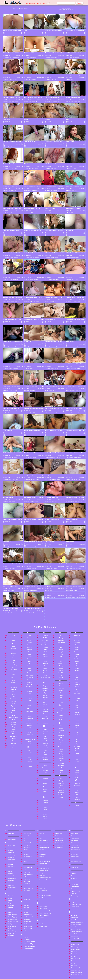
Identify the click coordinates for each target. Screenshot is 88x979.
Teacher (77, 758)
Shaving (77, 682)
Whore (77, 825)
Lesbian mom (59, 878)
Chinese (29, 691)
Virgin (77, 807)
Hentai (45, 771)
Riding (61, 818)
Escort (29, 792)
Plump (61, 789)
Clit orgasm (27, 885)
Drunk (29, 774)
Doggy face (27, 912)
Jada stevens (43, 939)
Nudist (61, 728)
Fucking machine (45, 710)
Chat (29, 687)
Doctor (29, 763)
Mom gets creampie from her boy (74, 408)
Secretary (77, 675)
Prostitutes (61, 798)
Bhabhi (50, 457)
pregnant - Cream (28, 341)
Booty (53, 279)
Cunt (30, 101)
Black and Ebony (37, 434)
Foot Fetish (45, 698)
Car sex (29, 673)
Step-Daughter (29, 751)
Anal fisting (11, 890)
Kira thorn (42, 957)
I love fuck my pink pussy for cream (11, 230)
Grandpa (45, 744)
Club (29, 701)
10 (65, 9)
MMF (61, 694)
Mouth (12, 619)
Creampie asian (28, 889)
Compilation (28, 190)
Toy (77, 777)
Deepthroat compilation (27, 905)
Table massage (75, 977)
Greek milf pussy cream (50, 364)
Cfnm (29, 684)
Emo (29, 787)
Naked (61, 716)
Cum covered (27, 892)
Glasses (45, 737)
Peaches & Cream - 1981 (72, 475)
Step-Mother (61, 705)
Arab (12, 457)
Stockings (77, 731)
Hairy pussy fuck (43, 875)
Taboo (77, 753)
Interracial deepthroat (45, 928)
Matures (38, 479)
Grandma (45, 742)
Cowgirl (48, 368)
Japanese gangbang (45, 946)
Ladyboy (45, 835)
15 (72, 9)
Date (63, 8)
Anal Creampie (54, 190)
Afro (6, 212)
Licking (45, 849)
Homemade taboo (44, 901)
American (11, 346)
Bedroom (13, 734)
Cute (29, 736)
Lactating (45, 833)
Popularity (67, 8)
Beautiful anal (11, 943)
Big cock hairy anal (13, 954)
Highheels (45, 776)
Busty (47, 101)
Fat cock (26, 945)
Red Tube (19, 33)
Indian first (42, 919)
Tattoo (77, 756)
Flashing (45, 696)
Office (61, 741)
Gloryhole (45, 739)
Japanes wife (43, 941)
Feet (45, 675)
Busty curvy (11, 971)
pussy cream (6, 364)
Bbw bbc (10, 933)
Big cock (14, 34)
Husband (45, 792)
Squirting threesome (76, 964)
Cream (25, 30)
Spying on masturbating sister (73, 97)
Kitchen (45, 824)
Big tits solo (11, 961)
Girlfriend (45, 730)
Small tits (77, 703)
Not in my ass (75, 900)
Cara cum (26, 873)
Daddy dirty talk (28, 900)
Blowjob (57, 57)
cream (25, 364)
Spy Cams (77, 726)
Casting (29, 678)
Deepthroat (29, 756)
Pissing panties (75, 919)
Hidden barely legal (44, 894)
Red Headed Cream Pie (8, 163)
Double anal (27, 919)
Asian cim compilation (11, 907)
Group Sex (73, 479)
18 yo (68, 101)
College (72, 212)
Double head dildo (28, 921)
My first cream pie (76, 894)
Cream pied (47, 119)
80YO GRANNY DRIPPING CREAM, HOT (75, 430)
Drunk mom (27, 923)
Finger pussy (27, 954)
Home (26, 3)
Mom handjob (75, 889)
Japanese (45, 811)
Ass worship (11, 918)
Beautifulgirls (15, 279)
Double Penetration (14, 257)
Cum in (25, 894)
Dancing (29, 746)
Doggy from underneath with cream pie (12, 519)
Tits (73, 146)
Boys (13, 762)
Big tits (47, 34)
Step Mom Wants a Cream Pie (10, 622)
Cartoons (29, 675)
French (45, 705)
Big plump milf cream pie (30, 636)
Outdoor (61, 753)
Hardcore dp (42, 882)
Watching (77, 816)
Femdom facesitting (29, 950)
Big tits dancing (12, 959)
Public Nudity (61, 800)
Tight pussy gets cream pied (52, 586)
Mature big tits (75, 871)
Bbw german (11, 936)
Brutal (13, 773)
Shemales (77, 684)
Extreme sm (27, 932)
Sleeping (77, 701)
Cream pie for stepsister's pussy (11, 52)
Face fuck (26, 938)
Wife (77, 828)
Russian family (75, 939)
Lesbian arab (58, 868)
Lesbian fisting (59, 871)
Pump (61, 803)
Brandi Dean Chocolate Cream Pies (53, 30)
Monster (61, 701)
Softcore (77, 708)
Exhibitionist (29, 797)
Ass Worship (9, 279)
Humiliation (45, 790)
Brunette (34, 212)
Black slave (11, 966)
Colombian (56, 257)
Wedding (77, 821)
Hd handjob (42, 887)
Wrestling (77, 832)
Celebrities (29, 682)
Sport (77, 722)
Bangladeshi (13, 720)
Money (61, 698)
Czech (29, 738)
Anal (68, 57)
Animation (13, 686)
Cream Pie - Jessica (29, 52)
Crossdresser (29, 719)
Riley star (73, 935)
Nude (61, 725)
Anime (13, 688)
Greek (54, 368)
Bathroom (13, 722)
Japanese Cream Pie (50, 208)
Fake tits (26, 943)
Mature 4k (74, 868)
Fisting (9, 123)
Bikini (73, 190)
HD (36, 101)
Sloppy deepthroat (76, 957)
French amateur (28, 959)
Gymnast (45, 756)
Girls (45, 732)
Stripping (77, 736)
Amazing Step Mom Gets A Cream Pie (12, 30)
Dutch (29, 777)
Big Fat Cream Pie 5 (49, 629)
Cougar (80, 568)
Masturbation (16, 123)
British (10, 146)
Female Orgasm (45, 678)
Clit (29, 696)
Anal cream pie (69, 230)
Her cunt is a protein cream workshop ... (33, 97)
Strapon (77, 733)
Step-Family (45, 673)
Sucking (77, 740)
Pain (61, 759)
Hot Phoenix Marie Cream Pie (52, 519)
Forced (45, 703)
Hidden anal (42, 892)
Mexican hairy (75, 880)
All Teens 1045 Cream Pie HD (10, 186)
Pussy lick (73, 926)
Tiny (77, 767)
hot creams (68, 615)
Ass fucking (36, 257)
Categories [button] (32, 3)
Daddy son (26, 902)
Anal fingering (11, 888)
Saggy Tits (77, 668)
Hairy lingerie (43, 871)
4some (13, 673)
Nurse (61, 732)
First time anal (27, 957)
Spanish (17, 368)
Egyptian (29, 785)
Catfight (29, 680)
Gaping (45, 723)
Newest (44, 3)
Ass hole (13, 700)
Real (61, 811)
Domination (29, 770)
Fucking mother (28, 961)
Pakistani (61, 763)
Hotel (45, 787)
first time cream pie (49, 75)
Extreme (29, 799)
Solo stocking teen (76, 962)
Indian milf (42, 921)
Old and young (61, 746)
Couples (6, 190)
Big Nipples (69, 323)
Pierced (61, 784)
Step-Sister (77, 691)
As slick (10, 904)
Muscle (61, 710)
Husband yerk (43, 913)
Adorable (69, 279)
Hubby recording (43, 906)
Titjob (77, 770)
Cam (27, 546)
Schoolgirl (77, 673)
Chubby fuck (27, 878)
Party (61, 775)
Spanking (77, 717)
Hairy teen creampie (44, 878)
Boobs (8, 301)
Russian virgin (75, 942)
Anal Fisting (78, 390)
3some (47, 412)
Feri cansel (27, 952)
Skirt (77, 696)
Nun (61, 730)
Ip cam (41, 930)
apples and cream (70, 541)
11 (66, 9)
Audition (13, 705)
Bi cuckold (10, 945)
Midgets (61, 684)
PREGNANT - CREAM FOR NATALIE (32, 608)
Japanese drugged (44, 943)
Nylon (61, 735)
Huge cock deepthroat (42, 909)
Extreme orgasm (28, 930)
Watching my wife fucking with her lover (75, 319)
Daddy (56, 301)
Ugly (77, 792)
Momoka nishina (75, 892)
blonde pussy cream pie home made (33, 586)
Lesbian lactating (59, 875)
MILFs (79, 368)
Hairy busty (42, 868)
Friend (9, 619)
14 (71, 9)
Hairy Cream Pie (7, 541)
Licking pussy (59, 880)
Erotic (29, 790)
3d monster (11, 866)
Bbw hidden (11, 938)
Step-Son (77, 712)
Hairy (45, 762)
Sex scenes (74, 948)
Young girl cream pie (50, 319)
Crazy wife (26, 887)
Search (80, 3)
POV (30, 146)
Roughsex (61, 828)
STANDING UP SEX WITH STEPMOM (53, 141)
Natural (61, 719)
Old (61, 743)
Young (77, 838)
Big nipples (11, 957)
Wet (77, 823)
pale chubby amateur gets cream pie (54, 230)
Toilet (77, 774)
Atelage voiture (12, 920)
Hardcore (15, 168)
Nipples (61, 723)
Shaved (77, 680)
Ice (71, 146)
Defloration (29, 758)
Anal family (11, 885)
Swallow (77, 743)
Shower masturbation (77, 955)
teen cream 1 (27, 119)
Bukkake (13, 776)
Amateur (27, 34)
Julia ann (41, 950)
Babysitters (13, 715)
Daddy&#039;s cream (50, 541)
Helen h (41, 889)
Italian (45, 805)
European (29, 794)
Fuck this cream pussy (71, 629)
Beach (13, 729)
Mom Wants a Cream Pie (30, 452)
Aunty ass (10, 923)
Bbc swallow (11, 929)
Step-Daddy (29, 744)
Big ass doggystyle (13, 950)
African (27, 568)
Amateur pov (11, 881)
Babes (30, 168)
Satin (77, 671)
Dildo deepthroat (28, 907)
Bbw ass (10, 931)
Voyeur (77, 810)
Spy (77, 724)
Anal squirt (10, 897)
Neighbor (61, 721)
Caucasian (35, 612)
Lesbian (79, 346)
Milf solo (73, 885)
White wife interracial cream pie (10, 608)
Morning (61, 703)
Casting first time (28, 875)
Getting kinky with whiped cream (52, 622)
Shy (77, 689)
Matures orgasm (75, 878)
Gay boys (26, 970)
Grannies (33, 546)
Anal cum (10, 883)
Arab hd (10, 902)
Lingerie (45, 851)
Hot (45, 785)
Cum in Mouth (29, 729)
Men (61, 680)
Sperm (77, 719)
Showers (13, 501)
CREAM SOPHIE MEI (8, 497)
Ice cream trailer (70, 141)
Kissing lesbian (43, 959)
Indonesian (45, 800)
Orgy (61, 750)
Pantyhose (61, 768)
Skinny (77, 694)
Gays (45, 725)
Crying (29, 722)
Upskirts (77, 797)
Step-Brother (13, 769)
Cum (57, 412)
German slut (27, 972)
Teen (33, 123)
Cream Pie (35, 57)
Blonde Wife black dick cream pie (11, 408)
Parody (61, 773)
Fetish (45, 682)
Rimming (61, 821)
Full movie (26, 964)
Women (77, 830)
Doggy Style (29, 767)
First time (45, 691)
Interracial (55, 34)
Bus (13, 778)
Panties (61, 766)
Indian (45, 798)
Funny (30, 123)
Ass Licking (53, 57)
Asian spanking (12, 911)
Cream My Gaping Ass (71, 622)
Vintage (77, 805)
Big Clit (73, 279)
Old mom (73, 906)
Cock (68, 368)
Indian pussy (42, 926)
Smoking (77, 705)
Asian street (11, 913)
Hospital (45, 783)
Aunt (31, 301)
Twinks (77, 784)
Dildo (29, 760)
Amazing (6, 34)
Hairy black (42, 866)
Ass (70, 57)
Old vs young (74, 909)
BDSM (31, 457)
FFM (45, 684)
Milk (61, 689)
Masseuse (61, 673)
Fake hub (26, 940)
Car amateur (27, 868)
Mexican (61, 682)
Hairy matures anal (44, 873)
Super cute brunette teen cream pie (53, 636)
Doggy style (27, 914)
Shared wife (74, 950)
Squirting (77, 729)
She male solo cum (76, 953)
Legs (45, 844)
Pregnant (61, 796)
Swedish (77, 745)
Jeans (45, 814)
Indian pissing (43, 923)
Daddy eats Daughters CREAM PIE (53, 297)
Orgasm (68, 119)
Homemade (45, 780)
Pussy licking (74, 929)
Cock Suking (78, 640)
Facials (45, 671)
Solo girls (73, 959)
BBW (52, 234)
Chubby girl (27, 880)
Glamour (45, 735)
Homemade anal (43, 896)
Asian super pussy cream (72, 163)
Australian (35, 568)
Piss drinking (74, 917)
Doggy (29, 765)
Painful (61, 761)
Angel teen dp (11, 899)
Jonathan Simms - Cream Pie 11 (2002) (12, 564)
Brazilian (57, 279)
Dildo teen (26, 909)
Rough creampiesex (76, 937)
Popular (39, 3)
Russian (61, 830)
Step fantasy (74, 969)
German (45, 728)
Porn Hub (82, 33)
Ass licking (10, 916)
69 (47, 123)
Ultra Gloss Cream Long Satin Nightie (12, 141)
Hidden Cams (45, 773)
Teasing (77, 760)
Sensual (77, 678)
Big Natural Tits (8, 57)
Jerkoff (45, 816)
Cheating (48, 619)
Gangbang (45, 721)
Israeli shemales (43, 933)
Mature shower (75, 875)
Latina (45, 842)
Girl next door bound (29, 974)
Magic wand (74, 866)
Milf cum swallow (75, 882)
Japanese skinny (44, 948)
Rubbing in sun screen (50, 475)
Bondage (13, 757)
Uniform (77, 794)
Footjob (45, 701)
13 (69, 9)
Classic (29, 694)
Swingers (77, 747)
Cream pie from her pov (29, 141)
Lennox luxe (58, 866)
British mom (11, 968)
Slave (77, 698)
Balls (13, 718)
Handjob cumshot (44, 880)
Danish (29, 749)
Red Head (61, 816)
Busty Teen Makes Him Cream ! (52, 97)
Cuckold (29, 724)
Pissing (61, 787)
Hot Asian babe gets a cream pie (32, 163)
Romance (61, 823)
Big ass (10, 34)
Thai (77, 765)
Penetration (61, 780)
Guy (45, 753)
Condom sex (29, 710)
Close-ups (32, 34)
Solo (77, 710)
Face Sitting (45, 668)
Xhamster (40, 33)
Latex (45, 837)
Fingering (33, 101)
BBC (47, 390)
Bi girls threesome (12, 947)
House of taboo (43, 903)
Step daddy (74, 966)
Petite (61, 782)
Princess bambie (75, 924)
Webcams (31, 368)
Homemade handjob (45, 899)
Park (61, 770)
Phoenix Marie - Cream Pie (30, 75)
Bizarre (13, 748)
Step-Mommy (61, 696)
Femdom (45, 680)
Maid (61, 668)
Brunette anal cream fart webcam (32, 208)
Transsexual (77, 779)
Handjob (58, 101)
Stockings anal (75, 971)
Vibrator (77, 803)
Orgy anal (73, 911)
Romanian (61, 825)
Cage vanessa (27, 866)
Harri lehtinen (43, 885)
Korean (45, 827)
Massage (61, 671)
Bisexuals (13, 746)
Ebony (29, 783)
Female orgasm (28, 947)
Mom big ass (74, 887)
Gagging (45, 719)
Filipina (45, 687)
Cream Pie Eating (70, 341)
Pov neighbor (74, 922)
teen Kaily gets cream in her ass (73, 52)
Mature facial (74, 873)
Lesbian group (59, 873)
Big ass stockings (12, 952)
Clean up (26, 882)
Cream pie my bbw (7, 430)
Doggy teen (27, 916)
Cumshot (76, 34)
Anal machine (11, 892)
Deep (29, 753)
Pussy (72, 79)
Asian (27, 168)
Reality (61, 814)
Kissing (45, 822)
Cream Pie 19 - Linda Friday (51, 497)
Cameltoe (29, 671)
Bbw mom (10, 940)
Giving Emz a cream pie (50, 163)
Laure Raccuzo (12, 872)
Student (77, 738)
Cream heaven (6, 119)
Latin (45, 840)
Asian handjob (11, 909)
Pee (61, 777)
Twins (77, 786)
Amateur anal (11, 878)
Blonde (30, 79)
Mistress (61, 691)
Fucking (16, 101)
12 (68, 9)
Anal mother (11, 895)
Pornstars (78, 479)
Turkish (77, 781)
